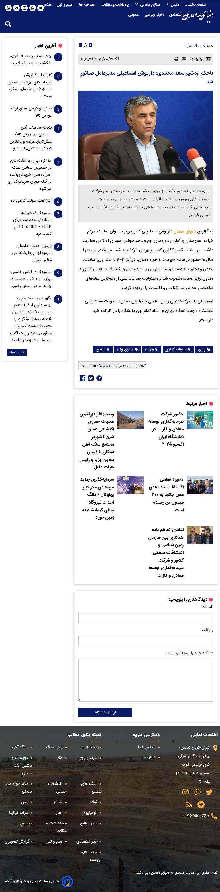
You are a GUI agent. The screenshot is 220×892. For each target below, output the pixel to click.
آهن (60, 812)
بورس (201, 15)
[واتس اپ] (32, 8)
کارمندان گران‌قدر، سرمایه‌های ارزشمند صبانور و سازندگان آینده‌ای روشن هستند (30, 86)
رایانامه (207, 630)
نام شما (207, 607)
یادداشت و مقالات (116, 5)
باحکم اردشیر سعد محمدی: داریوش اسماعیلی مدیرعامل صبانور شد (147, 78)
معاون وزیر (125, 349)
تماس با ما (147, 747)
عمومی (133, 15)
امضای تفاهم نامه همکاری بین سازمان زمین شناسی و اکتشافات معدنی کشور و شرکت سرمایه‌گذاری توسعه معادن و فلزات (166, 553)
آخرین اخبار (45, 45)
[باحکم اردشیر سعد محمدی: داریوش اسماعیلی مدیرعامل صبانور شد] (145, 135)
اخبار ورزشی (154, 15)
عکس (47, 5)
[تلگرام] (16, 8)
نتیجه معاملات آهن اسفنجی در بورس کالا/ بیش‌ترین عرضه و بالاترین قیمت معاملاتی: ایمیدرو (30, 138)
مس (25, 802)
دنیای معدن (184, 231)
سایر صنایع (89, 823)
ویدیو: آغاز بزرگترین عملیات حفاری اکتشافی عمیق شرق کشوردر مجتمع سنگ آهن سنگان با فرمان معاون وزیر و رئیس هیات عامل (96, 441)
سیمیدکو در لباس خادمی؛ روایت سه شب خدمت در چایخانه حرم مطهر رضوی (31, 279)
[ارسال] (182, 59)
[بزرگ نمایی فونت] (90, 46)
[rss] (8, 8)
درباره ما (150, 757)
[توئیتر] (90, 378)
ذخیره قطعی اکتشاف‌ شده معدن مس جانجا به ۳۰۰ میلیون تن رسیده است (166, 495)
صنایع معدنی (150, 5)
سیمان (58, 802)
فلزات (149, 349)
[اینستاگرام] (24, 8)
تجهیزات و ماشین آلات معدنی (22, 766)
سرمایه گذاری (176, 349)
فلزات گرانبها (19, 812)
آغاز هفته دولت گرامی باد (31, 200)
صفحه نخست (195, 5)
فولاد (94, 802)
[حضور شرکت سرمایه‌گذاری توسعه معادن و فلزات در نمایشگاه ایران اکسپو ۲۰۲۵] (200, 420)
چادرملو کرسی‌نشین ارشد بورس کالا (31, 112)
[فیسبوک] (81, 378)
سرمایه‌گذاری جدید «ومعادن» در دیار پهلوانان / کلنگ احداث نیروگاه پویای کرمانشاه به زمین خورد (97, 499)
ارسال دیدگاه (105, 712)
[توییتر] (207, 794)
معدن (175, 5)
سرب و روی (88, 758)
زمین (202, 349)
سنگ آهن (21, 747)
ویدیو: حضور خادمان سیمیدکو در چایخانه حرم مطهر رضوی (31, 253)
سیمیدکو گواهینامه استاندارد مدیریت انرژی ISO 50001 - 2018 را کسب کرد (32, 223)
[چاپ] (174, 59)
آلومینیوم (91, 812)
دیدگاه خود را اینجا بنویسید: (189, 653)
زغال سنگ (55, 747)
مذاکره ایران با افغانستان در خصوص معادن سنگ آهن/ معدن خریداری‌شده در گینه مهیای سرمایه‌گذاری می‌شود (30, 174)
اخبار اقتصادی (180, 15)
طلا (61, 758)
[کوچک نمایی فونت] (80, 46)
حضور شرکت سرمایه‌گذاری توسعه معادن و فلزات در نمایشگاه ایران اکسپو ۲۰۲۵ (166, 430)
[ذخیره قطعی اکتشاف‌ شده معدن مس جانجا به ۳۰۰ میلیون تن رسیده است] (200, 485)
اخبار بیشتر (17, 353)
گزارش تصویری (17, 841)
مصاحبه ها (87, 5)
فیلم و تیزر (65, 5)
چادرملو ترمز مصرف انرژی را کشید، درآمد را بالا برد (31, 60)
